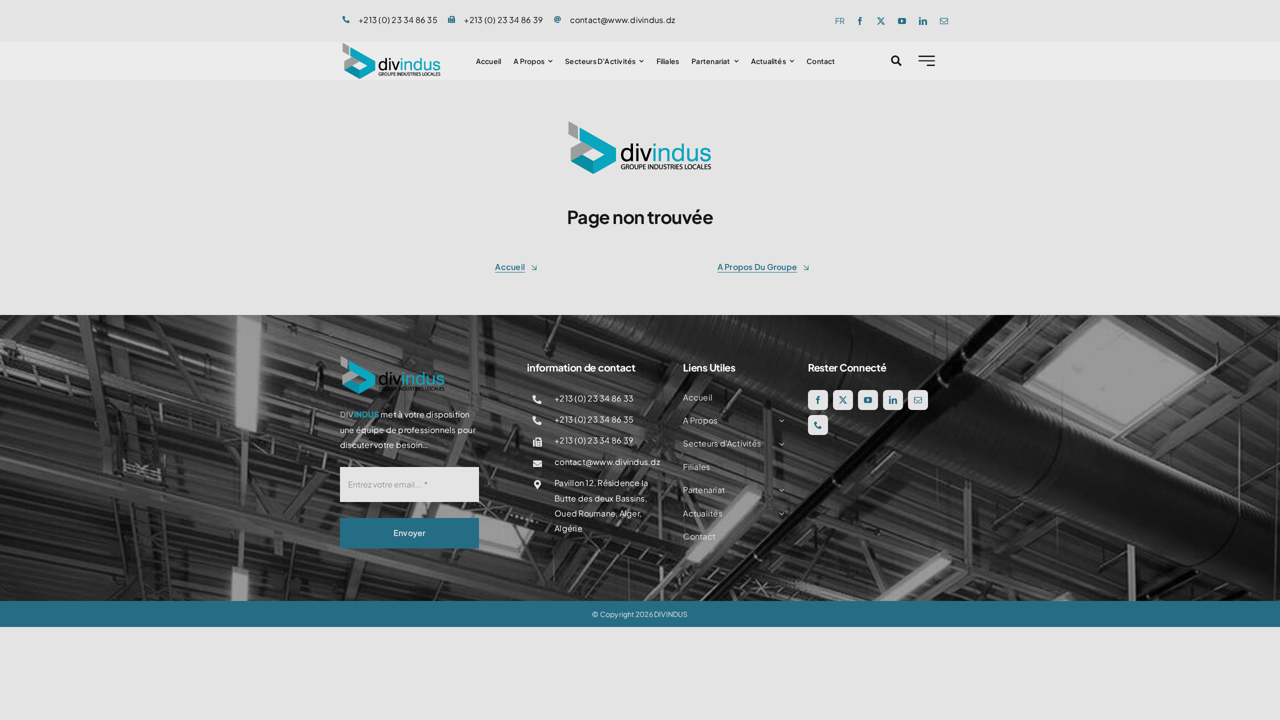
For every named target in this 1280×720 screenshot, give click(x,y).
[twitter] (881, 21)
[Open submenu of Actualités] (779, 513)
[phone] (818, 425)
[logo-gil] (391, 45)
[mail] (944, 21)
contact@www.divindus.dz (623, 19)
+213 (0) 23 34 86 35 (398, 19)
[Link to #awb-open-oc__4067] (896, 61)
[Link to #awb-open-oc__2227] (926, 61)
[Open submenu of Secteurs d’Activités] (779, 443)
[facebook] (860, 21)
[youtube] (902, 21)
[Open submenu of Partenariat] (779, 490)
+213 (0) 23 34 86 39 (503, 19)
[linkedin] (923, 21)
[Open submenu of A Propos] (779, 420)
